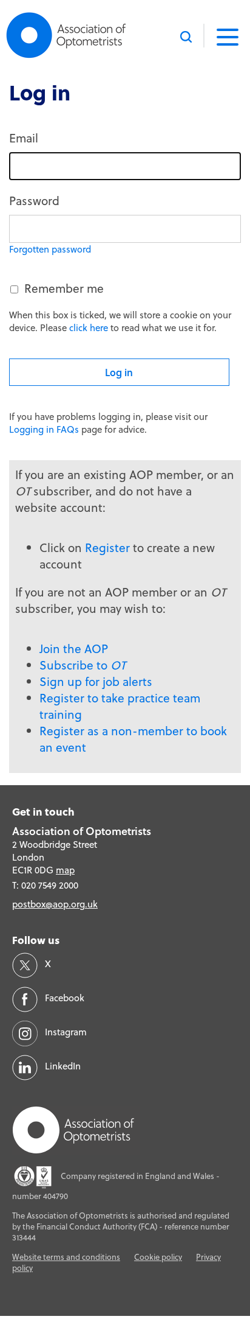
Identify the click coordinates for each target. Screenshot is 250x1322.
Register (107, 547)
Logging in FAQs (44, 429)
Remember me (64, 288)
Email (23, 138)
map (65, 870)
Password (34, 200)
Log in (119, 372)
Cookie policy (158, 1256)
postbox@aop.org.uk (55, 904)
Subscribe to (82, 665)
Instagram (66, 1032)
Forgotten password (50, 249)
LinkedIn (63, 1066)
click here (88, 327)
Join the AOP (73, 648)
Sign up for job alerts (95, 681)
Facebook (64, 997)
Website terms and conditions (66, 1256)
